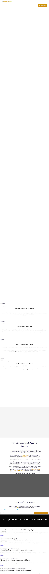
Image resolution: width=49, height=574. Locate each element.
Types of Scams (13, 3)
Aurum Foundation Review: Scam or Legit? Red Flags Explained (18, 530)
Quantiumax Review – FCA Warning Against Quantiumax (16, 540)
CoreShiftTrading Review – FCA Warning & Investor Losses (17, 550)
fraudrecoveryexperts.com (40, 348)
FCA (17, 507)
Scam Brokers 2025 (22, 3)
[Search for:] (17, 513)
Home (4, 3)
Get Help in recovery (39, 3)
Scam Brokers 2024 (30, 3)
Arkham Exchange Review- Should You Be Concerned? (16, 570)
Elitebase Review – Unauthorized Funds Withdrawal (15, 560)
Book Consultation (42, 5)
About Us (7, 3)
